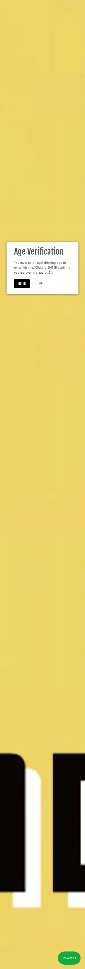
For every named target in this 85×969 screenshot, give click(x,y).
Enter (22, 283)
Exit (39, 283)
